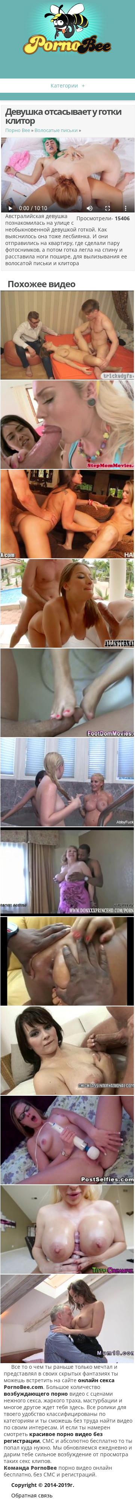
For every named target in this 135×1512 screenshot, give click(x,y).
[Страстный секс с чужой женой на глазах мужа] (67, 335)
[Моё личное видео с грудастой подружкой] (67, 1229)
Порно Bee (17, 130)
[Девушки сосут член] (67, 424)
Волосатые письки (56, 130)
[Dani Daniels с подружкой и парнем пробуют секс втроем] (67, 514)
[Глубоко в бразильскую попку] (67, 961)
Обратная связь (31, 1495)
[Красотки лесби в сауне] (67, 782)
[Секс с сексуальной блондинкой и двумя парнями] (67, 603)
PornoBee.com (23, 1386)
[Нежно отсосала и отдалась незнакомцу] (67, 1319)
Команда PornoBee (30, 1467)
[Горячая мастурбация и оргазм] (67, 1140)
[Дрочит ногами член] (67, 692)
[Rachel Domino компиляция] (67, 871)
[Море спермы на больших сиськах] (67, 1050)
